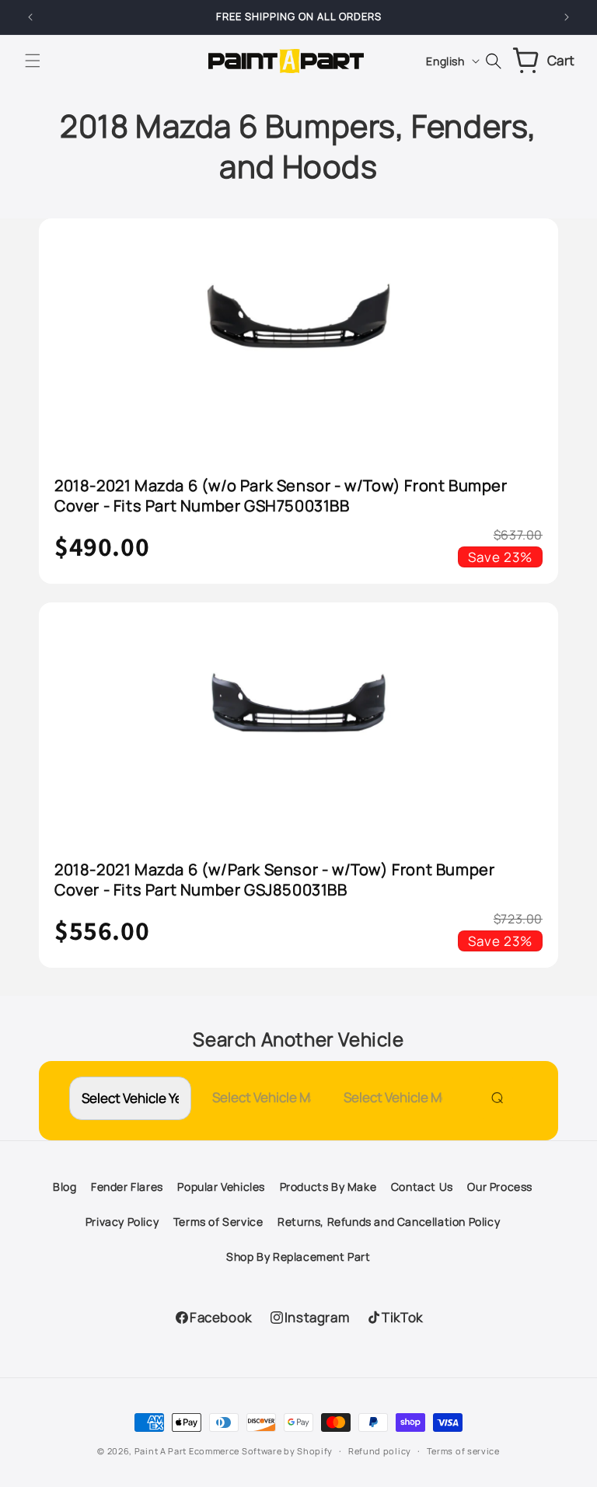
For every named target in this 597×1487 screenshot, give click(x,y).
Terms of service (463, 1451)
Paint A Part (160, 1451)
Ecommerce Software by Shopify (261, 1451)
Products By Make (328, 1186)
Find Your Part (494, 1097)
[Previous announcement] (30, 17)
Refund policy (379, 1451)
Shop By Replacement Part (298, 1256)
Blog (64, 1186)
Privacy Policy (122, 1221)
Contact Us (422, 1186)
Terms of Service (218, 1221)
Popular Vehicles (221, 1186)
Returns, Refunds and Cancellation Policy (389, 1221)
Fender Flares (127, 1186)
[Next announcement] (567, 17)
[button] (33, 61)
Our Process (499, 1186)
